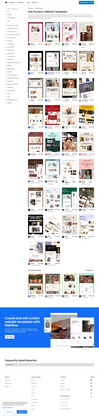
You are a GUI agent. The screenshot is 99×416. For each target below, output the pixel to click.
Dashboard (12, 2)
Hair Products (39, 8)
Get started (86, 2)
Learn (28, 2)
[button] (21, 2)
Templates (31, 8)
